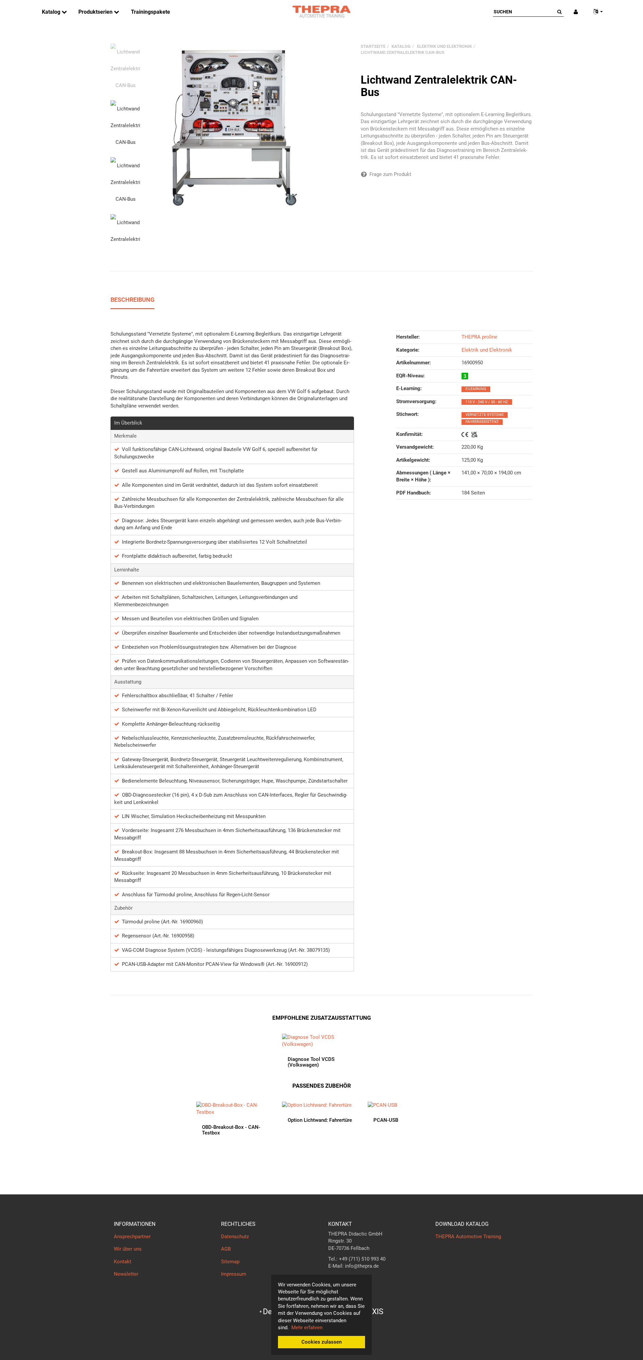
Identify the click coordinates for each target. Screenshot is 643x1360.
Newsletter (126, 1274)
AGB (226, 1249)
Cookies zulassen (321, 1342)
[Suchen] (559, 11)
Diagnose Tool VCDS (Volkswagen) (311, 1062)
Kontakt (122, 1262)
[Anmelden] (575, 12)
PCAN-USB (385, 1120)
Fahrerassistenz (482, 422)
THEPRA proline (479, 337)
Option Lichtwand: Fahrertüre (320, 1120)
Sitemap (230, 1262)
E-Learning (476, 389)
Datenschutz (235, 1237)
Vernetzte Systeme (485, 415)
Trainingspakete (150, 12)
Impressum (233, 1274)
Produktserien (96, 12)
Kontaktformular (346, 1279)
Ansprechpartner (132, 1237)
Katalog (52, 12)
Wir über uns (128, 1249)
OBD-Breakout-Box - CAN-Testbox (231, 1130)
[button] (595, 12)
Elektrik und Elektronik (486, 350)
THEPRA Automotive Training (468, 1237)
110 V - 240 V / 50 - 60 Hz (487, 402)
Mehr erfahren (307, 1328)
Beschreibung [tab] (132, 299)
